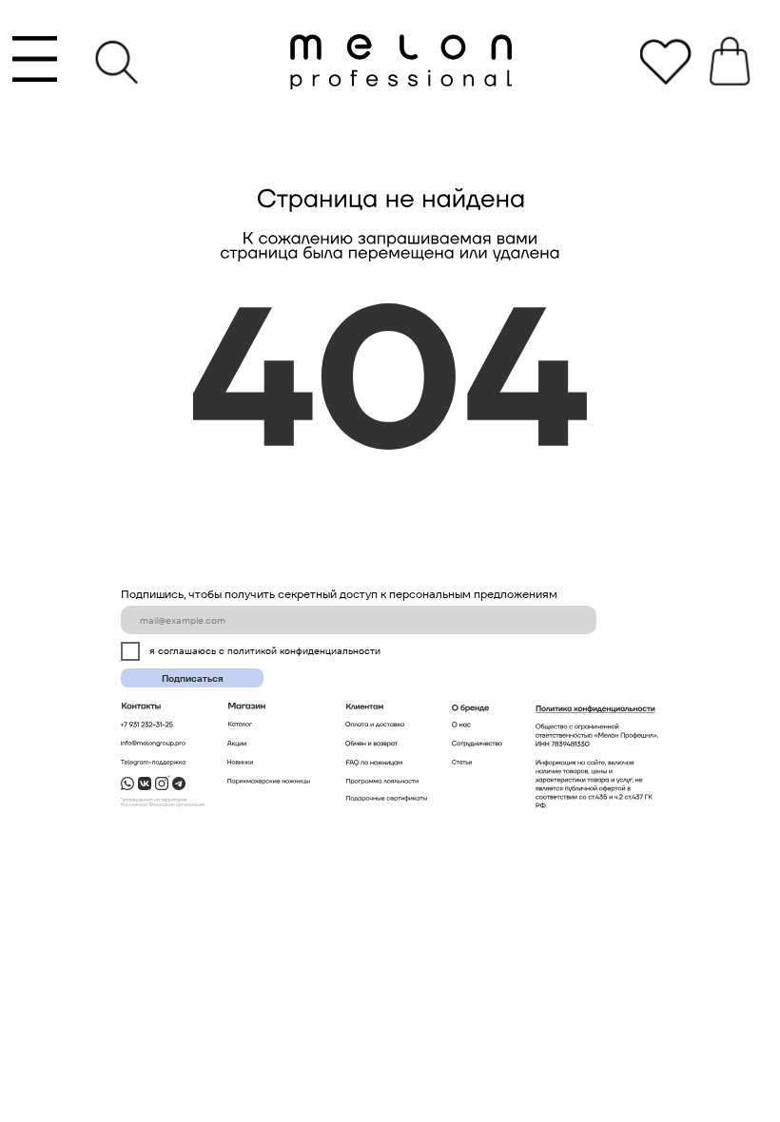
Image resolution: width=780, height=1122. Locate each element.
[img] (400, 59)
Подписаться (193, 678)
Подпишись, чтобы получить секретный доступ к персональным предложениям (339, 594)
